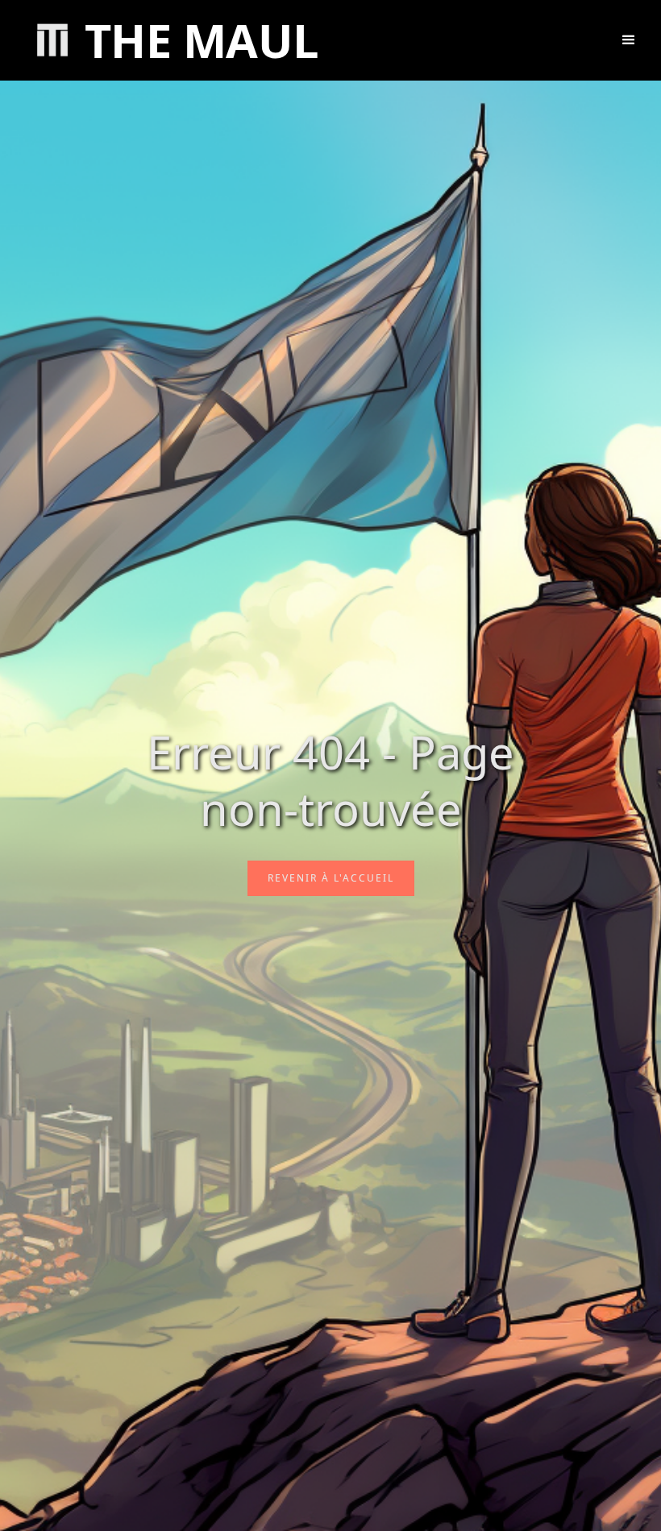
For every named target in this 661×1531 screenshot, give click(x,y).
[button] (629, 40)
